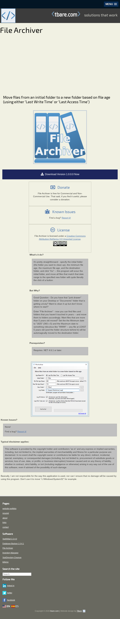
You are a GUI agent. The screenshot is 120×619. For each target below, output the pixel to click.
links (4, 522)
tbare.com (66, 14)
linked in (10, 586)
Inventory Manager (10, 553)
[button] (111, 4)
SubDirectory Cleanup (11, 557)
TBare (79, 611)
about (4, 518)
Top (112, 611)
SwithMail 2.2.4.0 (9, 539)
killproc (5, 562)
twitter (9, 593)
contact (5, 527)
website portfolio (9, 509)
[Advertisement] (58, 63)
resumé (5, 513)
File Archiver (7, 548)
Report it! (66, 218)
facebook (11, 600)
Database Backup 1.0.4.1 (13, 544)
